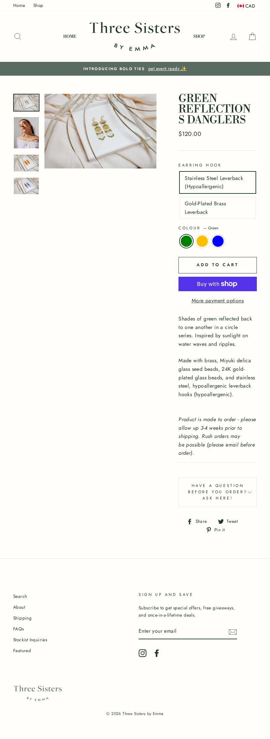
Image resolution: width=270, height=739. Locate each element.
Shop (38, 5)
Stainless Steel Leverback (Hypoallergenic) (214, 182)
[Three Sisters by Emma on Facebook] (157, 653)
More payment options (218, 300)
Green (186, 241)
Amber (202, 241)
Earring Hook (200, 165)
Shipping (22, 618)
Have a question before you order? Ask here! (217, 492)
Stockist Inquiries (30, 639)
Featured (22, 650)
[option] (135, 68)
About (19, 607)
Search (20, 596)
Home (19, 5)
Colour (198, 228)
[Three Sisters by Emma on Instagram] (143, 653)
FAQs (18, 628)
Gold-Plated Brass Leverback (205, 208)
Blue (218, 241)
